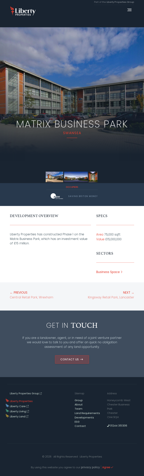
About (79, 404)
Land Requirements (87, 413)
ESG (77, 422)
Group (79, 400)
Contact (80, 426)
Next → (111, 294)
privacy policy (90, 467)
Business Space (108, 272)
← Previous (31, 294)
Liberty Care (18, 406)
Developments (84, 417)
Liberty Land (18, 416)
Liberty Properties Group (120, 2)
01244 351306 (118, 425)
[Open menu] (129, 10)
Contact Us (70, 359)
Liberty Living (18, 411)
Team (78, 409)
